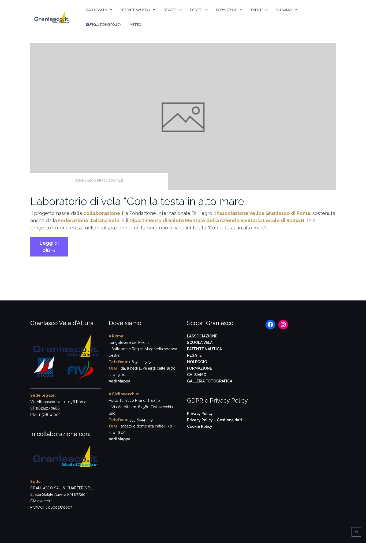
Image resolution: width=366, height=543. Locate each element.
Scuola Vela (96, 10)
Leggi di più (54, 248)
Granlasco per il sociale (99, 181)
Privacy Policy (200, 413)
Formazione (226, 10)
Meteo (135, 25)
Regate (170, 10)
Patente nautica (135, 10)
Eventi (256, 10)
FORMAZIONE (199, 368)
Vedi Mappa (119, 381)
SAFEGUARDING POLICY (103, 25)
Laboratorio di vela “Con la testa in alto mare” (138, 201)
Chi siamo (284, 10)
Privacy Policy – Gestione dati (214, 420)
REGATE (194, 355)
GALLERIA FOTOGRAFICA (209, 381)
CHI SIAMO (196, 375)
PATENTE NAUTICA (204, 349)
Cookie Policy (199, 426)
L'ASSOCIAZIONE (202, 336)
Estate (196, 10)
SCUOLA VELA (199, 342)
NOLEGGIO (197, 362)
